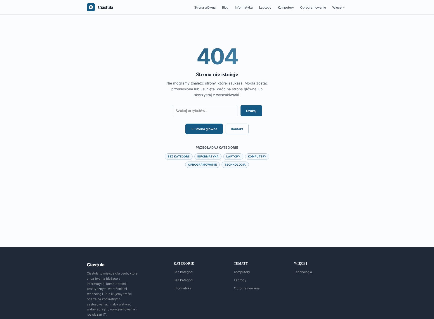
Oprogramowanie (313, 7)
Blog (225, 7)
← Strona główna (204, 129)
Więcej (337, 7)
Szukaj (251, 111)
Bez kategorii (179, 156)
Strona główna (205, 7)
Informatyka (244, 7)
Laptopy (265, 7)
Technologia (235, 164)
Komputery (286, 7)
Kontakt (237, 129)
